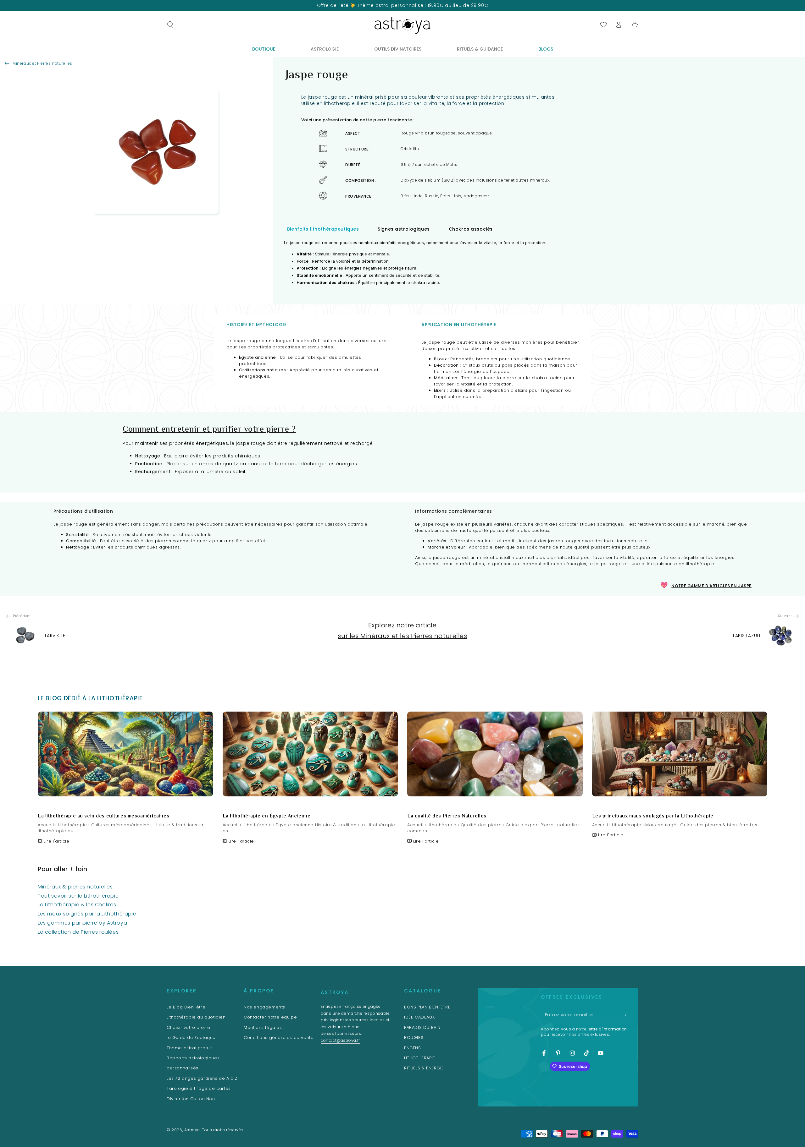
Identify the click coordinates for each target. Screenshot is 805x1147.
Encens (412, 1048)
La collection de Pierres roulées (78, 932)
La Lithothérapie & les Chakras (77, 904)
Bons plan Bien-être (427, 1007)
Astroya (192, 1130)
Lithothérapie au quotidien (196, 1017)
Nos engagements (264, 1007)
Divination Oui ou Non (191, 1099)
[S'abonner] (626, 1015)
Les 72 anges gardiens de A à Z (202, 1078)
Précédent (22, 615)
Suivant (785, 615)
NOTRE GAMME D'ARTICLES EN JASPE (711, 586)
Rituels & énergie (424, 1068)
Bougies (413, 1037)
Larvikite (55, 635)
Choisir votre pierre (188, 1027)
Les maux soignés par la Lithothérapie (87, 913)
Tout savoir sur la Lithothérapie (78, 895)
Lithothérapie (419, 1058)
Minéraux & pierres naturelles (76, 886)
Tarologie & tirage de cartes (199, 1088)
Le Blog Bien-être (186, 1007)
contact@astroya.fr (340, 1040)
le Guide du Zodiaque (191, 1037)
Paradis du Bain (422, 1027)
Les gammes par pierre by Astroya (82, 922)
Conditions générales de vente (279, 1037)
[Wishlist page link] (603, 24)
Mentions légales (263, 1027)
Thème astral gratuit (189, 1048)
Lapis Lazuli (746, 635)
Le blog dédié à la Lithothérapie (90, 698)
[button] (170, 24)
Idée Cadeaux (419, 1017)
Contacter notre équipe (270, 1017)
